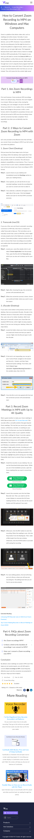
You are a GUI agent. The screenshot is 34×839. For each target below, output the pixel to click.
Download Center (12, 812)
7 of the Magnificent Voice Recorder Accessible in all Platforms (15, 718)
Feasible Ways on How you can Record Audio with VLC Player (17, 786)
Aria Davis (7, 677)
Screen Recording (17, 7)
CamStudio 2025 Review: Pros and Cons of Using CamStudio (15, 751)
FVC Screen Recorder (21, 420)
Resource (7, 7)
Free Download (18, 478)
